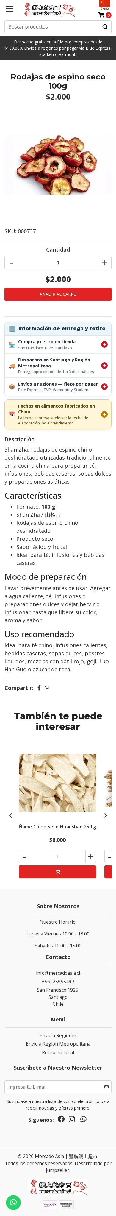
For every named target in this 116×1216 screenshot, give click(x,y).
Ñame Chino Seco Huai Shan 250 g (57, 826)
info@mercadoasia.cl (58, 973)
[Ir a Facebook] (61, 1120)
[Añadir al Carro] (57, 871)
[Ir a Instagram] (72, 1120)
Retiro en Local (58, 1052)
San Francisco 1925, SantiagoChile (58, 997)
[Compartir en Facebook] (39, 687)
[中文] (104, 5)
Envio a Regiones (58, 1035)
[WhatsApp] (83, 1120)
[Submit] (105, 26)
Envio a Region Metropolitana (58, 1044)
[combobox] (58, 26)
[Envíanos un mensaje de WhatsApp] (13, 1202)
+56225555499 (58, 981)
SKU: (10, 231)
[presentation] (10, 815)
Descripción (19, 439)
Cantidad (58, 249)
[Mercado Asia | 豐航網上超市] (49, 9)
